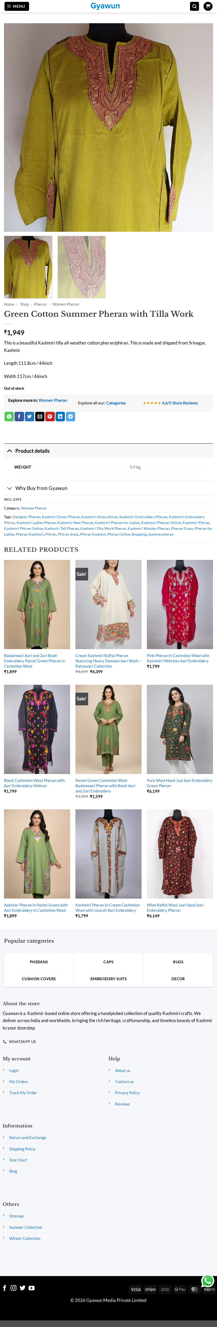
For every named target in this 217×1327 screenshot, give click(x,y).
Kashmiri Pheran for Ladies (117, 522)
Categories (116, 402)
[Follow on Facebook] (5, 1288)
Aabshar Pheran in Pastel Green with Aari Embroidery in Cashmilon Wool (36, 908)
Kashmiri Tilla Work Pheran (103, 528)
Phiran (50, 534)
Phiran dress (68, 534)
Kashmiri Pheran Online (161, 522)
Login (14, 1070)
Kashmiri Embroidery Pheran (143, 516)
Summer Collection (25, 1227)
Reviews (122, 1104)
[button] (16, 6)
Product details (32, 451)
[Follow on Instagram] (14, 1288)
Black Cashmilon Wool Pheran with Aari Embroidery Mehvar (34, 783)
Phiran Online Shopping (127, 534)
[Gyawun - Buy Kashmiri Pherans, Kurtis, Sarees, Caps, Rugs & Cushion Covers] (108, 6)
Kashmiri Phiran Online (23, 528)
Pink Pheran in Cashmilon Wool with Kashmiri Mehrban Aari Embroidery (178, 658)
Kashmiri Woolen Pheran (148, 528)
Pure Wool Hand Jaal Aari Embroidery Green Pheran (180, 783)
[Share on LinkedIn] (60, 416)
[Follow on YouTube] (32, 1288)
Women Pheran (65, 304)
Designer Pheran (26, 516)
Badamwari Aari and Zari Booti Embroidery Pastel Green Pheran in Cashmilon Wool (34, 660)
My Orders (18, 1081)
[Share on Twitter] (29, 416)
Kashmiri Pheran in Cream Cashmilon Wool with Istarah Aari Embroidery (107, 908)
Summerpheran (161, 534)
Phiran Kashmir (93, 534)
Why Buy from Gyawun (41, 488)
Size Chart (18, 1160)
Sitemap (16, 1215)
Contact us (124, 1081)
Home (9, 304)
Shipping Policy (22, 1148)
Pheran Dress (182, 528)
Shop (24, 304)
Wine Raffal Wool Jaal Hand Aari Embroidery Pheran (175, 908)
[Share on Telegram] (70, 416)
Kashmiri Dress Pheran (61, 516)
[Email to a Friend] (39, 416)
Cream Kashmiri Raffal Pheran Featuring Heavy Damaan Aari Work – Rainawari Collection (108, 660)
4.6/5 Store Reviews (180, 402)
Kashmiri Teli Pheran (61, 528)
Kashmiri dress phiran (100, 516)
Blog (13, 1171)
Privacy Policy (127, 1092)
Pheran (40, 304)
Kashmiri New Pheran (75, 522)
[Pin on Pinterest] (50, 416)
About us (122, 1070)
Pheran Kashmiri (30, 534)
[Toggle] (9, 451)
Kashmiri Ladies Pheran (36, 522)
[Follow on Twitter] (23, 1288)
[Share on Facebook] (19, 416)
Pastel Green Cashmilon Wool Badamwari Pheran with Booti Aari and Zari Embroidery (105, 785)
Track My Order (23, 1092)
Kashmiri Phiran (196, 522)
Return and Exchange (27, 1137)
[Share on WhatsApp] (9, 416)
